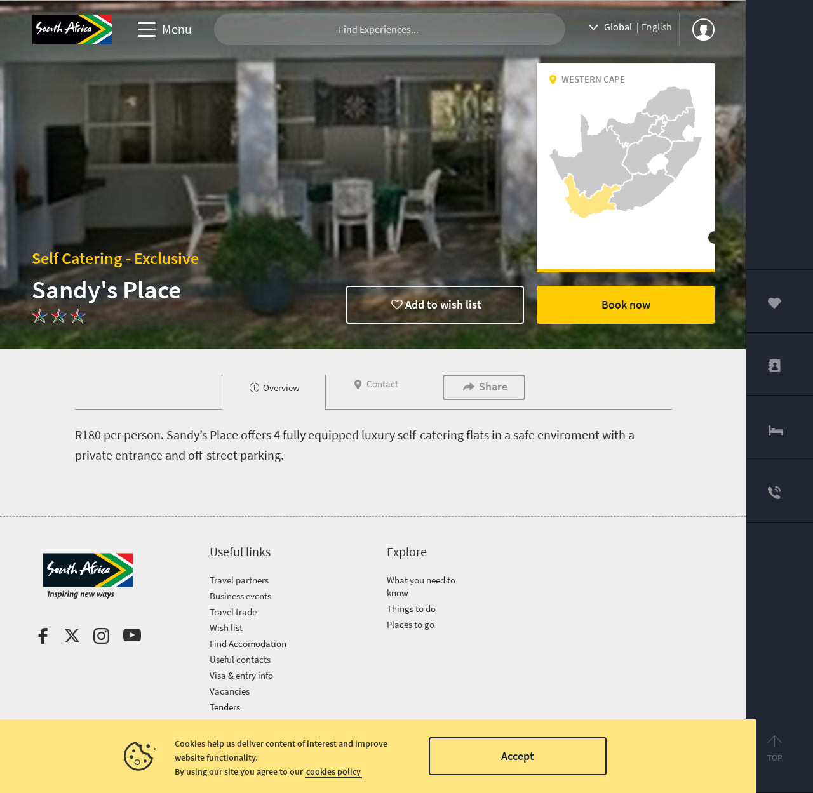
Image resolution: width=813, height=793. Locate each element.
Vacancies (230, 691)
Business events (240, 596)
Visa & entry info (241, 675)
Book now (625, 304)
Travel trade (233, 612)
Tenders (225, 707)
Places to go (410, 624)
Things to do (411, 609)
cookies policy (333, 771)
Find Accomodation (248, 643)
